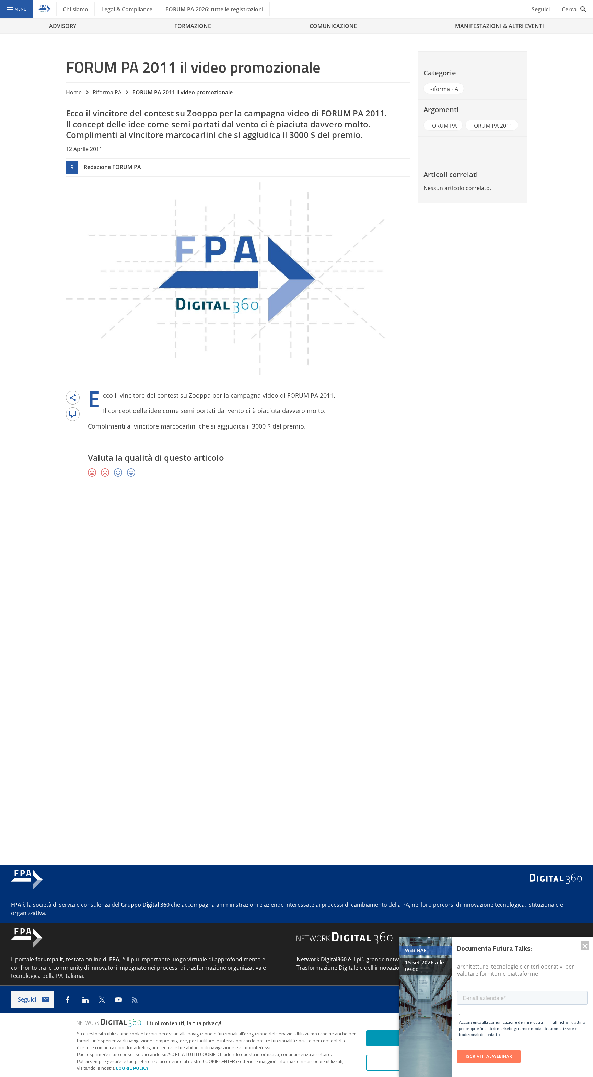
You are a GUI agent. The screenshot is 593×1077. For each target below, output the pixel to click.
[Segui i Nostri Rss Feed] (135, 1000)
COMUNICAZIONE (333, 26)
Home (74, 92)
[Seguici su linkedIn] (85, 1000)
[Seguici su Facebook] (67, 1000)
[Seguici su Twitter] (102, 1000)
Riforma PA (107, 92)
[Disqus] (296, 582)
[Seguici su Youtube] (118, 1000)
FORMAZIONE (192, 26)
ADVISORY (62, 26)
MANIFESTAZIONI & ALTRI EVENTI (499, 26)
